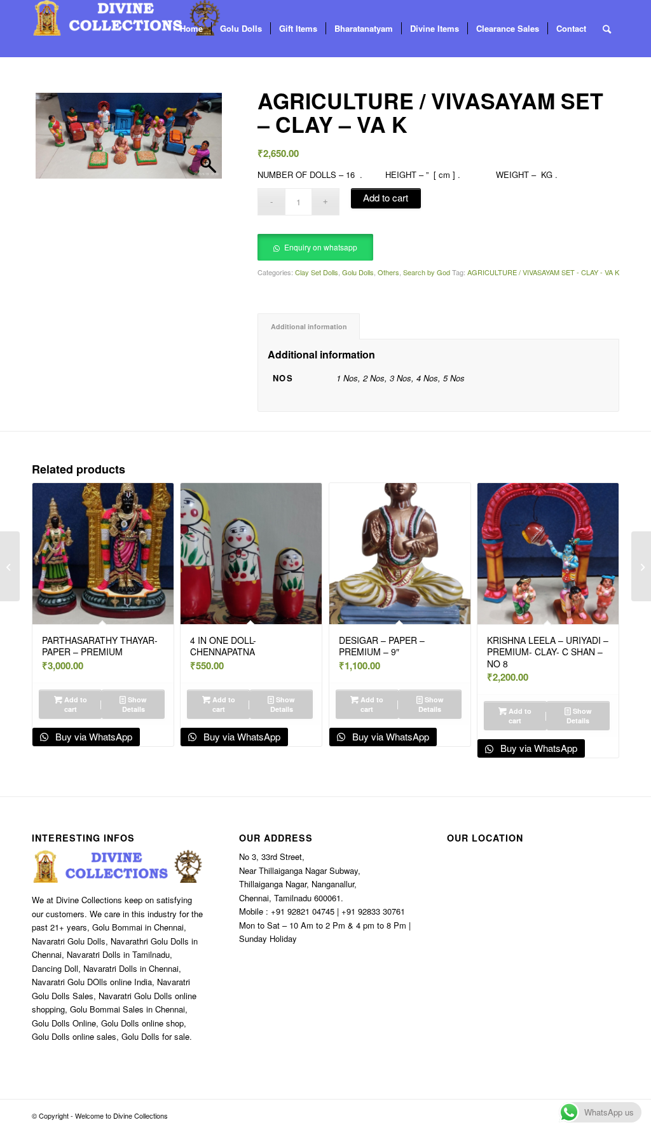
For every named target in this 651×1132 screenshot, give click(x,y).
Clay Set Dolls (316, 272)
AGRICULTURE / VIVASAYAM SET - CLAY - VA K (543, 272)
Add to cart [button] (74, 704)
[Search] (606, 28)
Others (388, 272)
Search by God (426, 272)
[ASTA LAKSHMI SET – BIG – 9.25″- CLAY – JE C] (641, 566)
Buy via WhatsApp (92, 736)
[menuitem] (191, 28)
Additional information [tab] (309, 326)
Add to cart (385, 197)
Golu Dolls (358, 272)
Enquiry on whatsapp (320, 247)
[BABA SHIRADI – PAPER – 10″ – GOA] (10, 566)
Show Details (134, 704)
